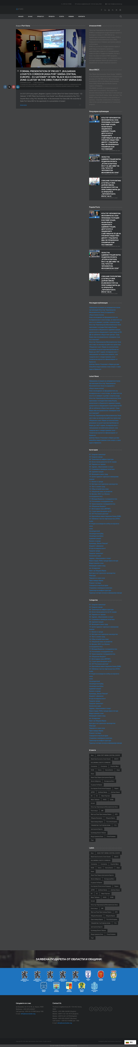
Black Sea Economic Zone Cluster (35, 84)
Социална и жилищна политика (100, 588)
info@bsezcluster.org (28, 1014)
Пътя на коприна (111, 821)
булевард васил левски (98, 832)
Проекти (51, 16)
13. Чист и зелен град (97, 486)
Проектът (40, 16)
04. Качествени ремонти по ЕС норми (103, 462)
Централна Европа (97, 829)
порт (92, 840)
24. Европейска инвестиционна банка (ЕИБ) (105, 516)
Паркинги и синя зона (97, 578)
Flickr (110, 1009)
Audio (91, 521)
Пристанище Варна (96, 580)
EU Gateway (27, 86)
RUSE (92, 770)
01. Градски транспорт (97, 454)
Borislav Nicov (51, 84)
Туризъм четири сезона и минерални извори (105, 593)
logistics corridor (55, 86)
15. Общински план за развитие (100, 491)
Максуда (92, 575)
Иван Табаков (95, 799)
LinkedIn (96, 1009)
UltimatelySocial (83, 1046)
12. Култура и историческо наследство (103, 484)
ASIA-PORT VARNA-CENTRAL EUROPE (108, 755)
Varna (99, 770)
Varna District (109, 770)
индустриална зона (97, 836)
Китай (93, 803)
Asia (92, 755)
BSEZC (116, 759)
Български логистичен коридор (101, 788)
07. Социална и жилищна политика (102, 469)
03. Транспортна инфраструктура (101, 459)
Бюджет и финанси (96, 546)
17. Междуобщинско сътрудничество (103, 499)
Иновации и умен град (97, 566)
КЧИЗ (20, 9)
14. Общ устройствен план (99, 489)
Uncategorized (39, 82)
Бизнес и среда (95, 541)
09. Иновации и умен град (98, 474)
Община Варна (110, 818)
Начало (20, 16)
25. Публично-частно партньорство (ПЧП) (104, 519)
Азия (118, 770)
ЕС (97, 796)
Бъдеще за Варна (96, 785)
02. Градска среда (96, 457)
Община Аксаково (96, 818)
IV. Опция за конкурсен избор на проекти (104, 524)
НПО (116, 814)
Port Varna (75, 86)
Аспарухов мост (109, 781)
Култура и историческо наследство (102, 573)
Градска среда (94, 551)
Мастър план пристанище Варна (101, 814)
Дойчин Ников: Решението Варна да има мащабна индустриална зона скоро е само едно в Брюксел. (105, 366)
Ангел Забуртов (96, 781)
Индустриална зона (96, 563)
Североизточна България (98, 585)
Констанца (94, 810)
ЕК (91, 796)
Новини (71, 16)
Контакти (81, 16)
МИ (102, 810)
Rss (105, 1009)
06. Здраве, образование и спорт (101, 467)
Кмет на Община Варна (97, 571)
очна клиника (111, 836)
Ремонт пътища (95, 583)
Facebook (91, 1009)
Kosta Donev (44, 86)
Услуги (61, 16)
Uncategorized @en (96, 536)
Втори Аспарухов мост (97, 548)
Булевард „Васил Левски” (98, 543)
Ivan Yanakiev (35, 86)
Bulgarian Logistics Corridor (66, 84)
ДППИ (93, 792)
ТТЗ (115, 825)
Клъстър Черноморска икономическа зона (104, 807)
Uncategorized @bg (96, 534)
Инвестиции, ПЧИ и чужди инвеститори (103, 561)
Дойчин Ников (102, 792)
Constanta (94, 766)
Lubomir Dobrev (66, 86)
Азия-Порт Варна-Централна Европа (102, 777)
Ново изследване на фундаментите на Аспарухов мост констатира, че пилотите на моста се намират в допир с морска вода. (105, 319)
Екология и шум (95, 556)
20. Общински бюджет (97, 506)
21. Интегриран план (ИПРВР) (99, 509)
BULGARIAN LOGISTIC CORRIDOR (100, 762)
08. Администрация (96, 472)
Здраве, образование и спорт (100, 558)
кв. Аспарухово (94, 568)
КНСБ (104, 799)
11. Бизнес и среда (96, 482)
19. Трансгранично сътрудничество (102, 504)
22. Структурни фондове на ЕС (100, 511)
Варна (116, 788)
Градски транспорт (96, 553)
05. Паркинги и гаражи (97, 464)
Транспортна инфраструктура (100, 590)
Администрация (95, 538)
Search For (120, 16)
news (91, 526)
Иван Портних (105, 796)
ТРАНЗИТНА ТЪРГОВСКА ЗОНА (100, 825)
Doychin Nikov (115, 766)
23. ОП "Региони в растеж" (99, 514)
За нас (30, 16)
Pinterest (101, 1009)
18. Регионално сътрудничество (101, 501)
